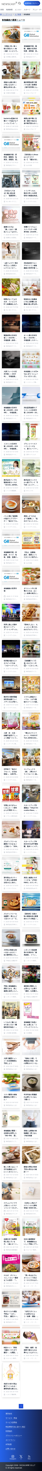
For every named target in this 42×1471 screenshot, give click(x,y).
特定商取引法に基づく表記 (15, 1427)
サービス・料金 (11, 1418)
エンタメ (18, 10)
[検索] (19, 3)
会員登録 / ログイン (32, 3)
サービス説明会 (11, 1422)
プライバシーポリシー (14, 1435)
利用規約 (9, 1431)
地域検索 (9, 10)
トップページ (7, 14)
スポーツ (27, 10)
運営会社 (9, 1413)
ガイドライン (10, 1440)
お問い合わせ (10, 1449)
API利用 (9, 1444)
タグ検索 (18, 14)
